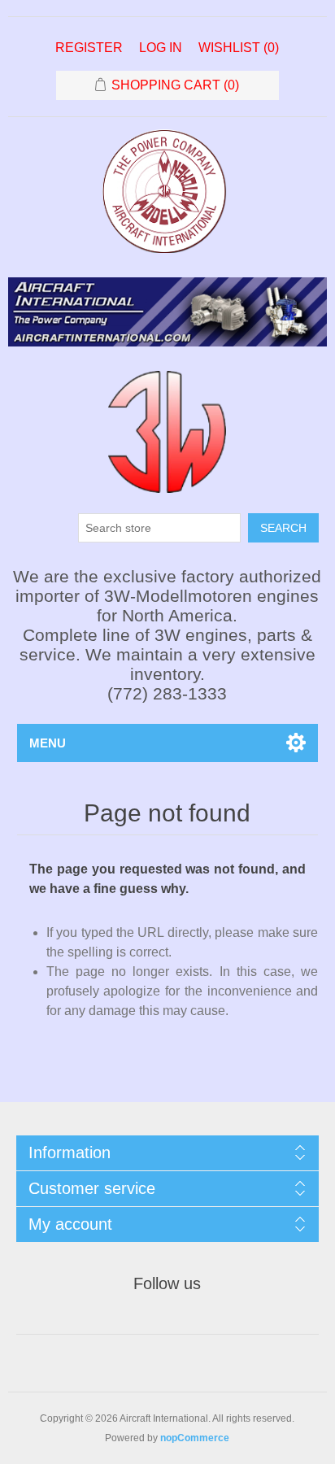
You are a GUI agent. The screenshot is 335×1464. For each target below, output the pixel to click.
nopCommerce (194, 1438)
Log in (160, 47)
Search (283, 527)
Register (89, 47)
